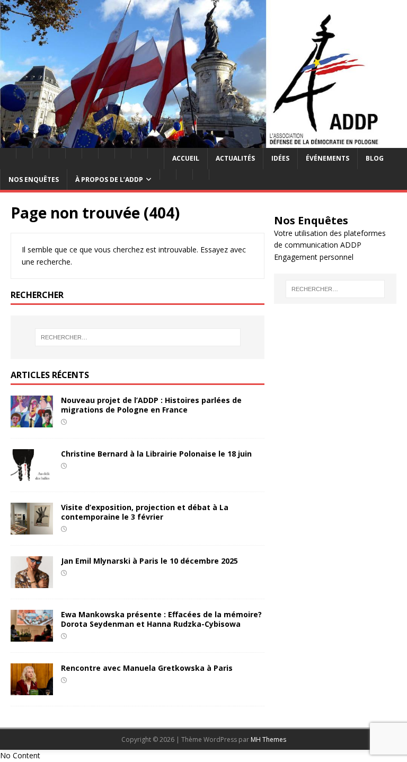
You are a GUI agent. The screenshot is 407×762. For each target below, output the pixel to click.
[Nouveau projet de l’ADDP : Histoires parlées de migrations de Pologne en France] (32, 421)
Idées (280, 158)
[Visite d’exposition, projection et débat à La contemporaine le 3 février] (32, 528)
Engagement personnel (313, 257)
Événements (327, 158)
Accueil (185, 158)
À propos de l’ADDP (109, 179)
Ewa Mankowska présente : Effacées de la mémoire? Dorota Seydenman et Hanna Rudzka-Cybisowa (161, 619)
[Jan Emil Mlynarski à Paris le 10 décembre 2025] (32, 581)
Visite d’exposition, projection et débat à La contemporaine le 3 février (144, 512)
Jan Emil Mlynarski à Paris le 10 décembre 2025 (149, 561)
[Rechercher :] (137, 337)
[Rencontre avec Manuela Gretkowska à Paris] (32, 689)
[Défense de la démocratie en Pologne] (203, 142)
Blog (375, 158)
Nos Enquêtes (33, 179)
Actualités (235, 158)
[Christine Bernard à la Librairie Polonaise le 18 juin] (32, 474)
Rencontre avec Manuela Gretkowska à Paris (147, 668)
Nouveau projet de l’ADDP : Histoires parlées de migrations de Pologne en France (151, 405)
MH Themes (268, 739)
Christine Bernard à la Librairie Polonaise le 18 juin (156, 454)
